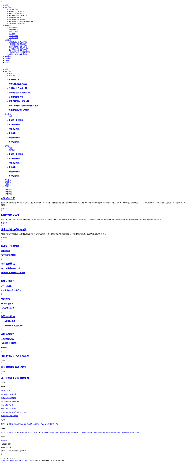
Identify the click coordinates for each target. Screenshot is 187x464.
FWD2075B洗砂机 (8, 255)
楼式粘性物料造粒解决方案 (18, 15)
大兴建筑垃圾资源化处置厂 (18, 44)
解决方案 (8, 7)
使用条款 (11, 460)
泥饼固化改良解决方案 (16, 13)
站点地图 (4, 460)
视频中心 (8, 58)
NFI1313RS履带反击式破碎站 (13, 273)
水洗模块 (12, 34)
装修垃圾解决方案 (15, 17)
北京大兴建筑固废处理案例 (18, 50)
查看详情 (4, 208)
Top (2, 462)
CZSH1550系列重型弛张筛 (12, 326)
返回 (10, 73)
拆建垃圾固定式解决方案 (17, 23)
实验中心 (8, 56)
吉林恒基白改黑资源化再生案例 (19, 52)
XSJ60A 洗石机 (7, 304)
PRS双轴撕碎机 (7, 339)
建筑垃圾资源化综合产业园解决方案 (21, 21)
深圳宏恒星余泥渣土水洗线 (18, 42)
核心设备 (8, 25)
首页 (6, 5)
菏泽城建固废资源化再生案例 (19, 48)
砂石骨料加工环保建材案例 (18, 46)
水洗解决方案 (13, 9)
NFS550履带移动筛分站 (10, 268)
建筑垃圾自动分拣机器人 (11, 290)
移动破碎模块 (13, 30)
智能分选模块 (13, 32)
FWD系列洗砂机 (7, 308)
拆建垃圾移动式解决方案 (17, 19)
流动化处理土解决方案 (16, 11)
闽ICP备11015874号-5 (22, 460)
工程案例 (8, 40)
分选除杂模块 (13, 36)
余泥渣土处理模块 (15, 27)
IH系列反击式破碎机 (9, 343)
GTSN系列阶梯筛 (8, 321)
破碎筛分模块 (13, 38)
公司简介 (8, 60)
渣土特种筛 (5, 251)
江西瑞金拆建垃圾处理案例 (18, 54)
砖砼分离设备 (6, 286)
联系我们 (8, 62)
